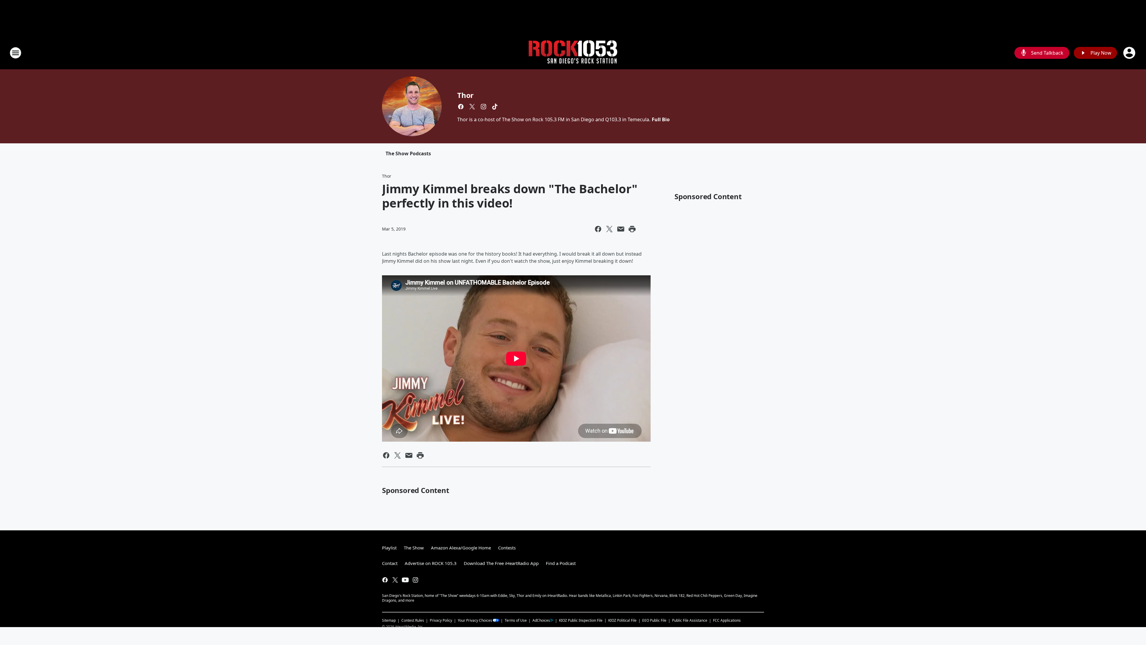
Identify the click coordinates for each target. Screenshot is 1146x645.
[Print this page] (632, 229)
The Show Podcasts (408, 153)
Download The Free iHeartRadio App (501, 563)
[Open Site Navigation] (15, 53)
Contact (390, 563)
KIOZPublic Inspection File (581, 620)
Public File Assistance (689, 620)
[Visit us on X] (472, 106)
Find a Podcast (561, 563)
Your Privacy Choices (475, 620)
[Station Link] (573, 53)
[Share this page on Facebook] (598, 229)
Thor (465, 95)
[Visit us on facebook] (460, 106)
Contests (507, 548)
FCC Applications (727, 620)
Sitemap (389, 620)
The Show (414, 548)
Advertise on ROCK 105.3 (431, 563)
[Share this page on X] (609, 229)
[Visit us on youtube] (405, 579)
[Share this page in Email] (621, 229)
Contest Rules (412, 620)
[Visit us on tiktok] (494, 106)
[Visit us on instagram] (483, 106)
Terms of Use (516, 620)
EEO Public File (654, 620)
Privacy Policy (441, 620)
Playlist (389, 548)
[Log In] (1129, 53)
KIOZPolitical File (622, 620)
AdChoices (541, 620)
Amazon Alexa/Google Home (461, 548)
